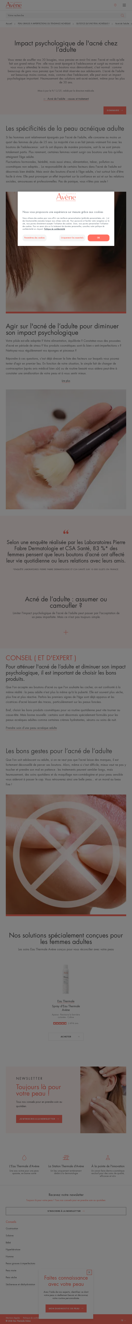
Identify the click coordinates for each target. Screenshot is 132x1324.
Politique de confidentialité (54, 229)
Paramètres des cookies (34, 238)
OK (98, 238)
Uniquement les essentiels (72, 238)
